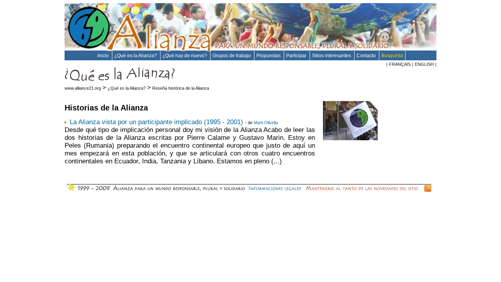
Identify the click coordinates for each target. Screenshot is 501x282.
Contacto (367, 55)
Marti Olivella (266, 122)
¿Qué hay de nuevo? (185, 55)
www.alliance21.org (83, 88)
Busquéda (392, 55)
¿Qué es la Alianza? (136, 55)
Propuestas (269, 55)
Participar (297, 55)
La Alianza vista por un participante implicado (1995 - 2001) (156, 122)
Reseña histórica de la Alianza (180, 88)
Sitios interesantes (332, 55)
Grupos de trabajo (232, 55)
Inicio (103, 55)
